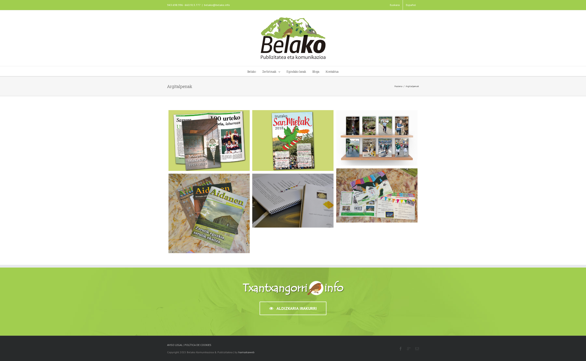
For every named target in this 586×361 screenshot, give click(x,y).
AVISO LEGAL (174, 345)
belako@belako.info (217, 5)
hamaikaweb (246, 352)
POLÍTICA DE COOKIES (197, 345)
